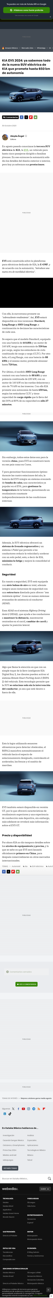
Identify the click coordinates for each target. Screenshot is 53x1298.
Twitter (26, 117)
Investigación (8, 1135)
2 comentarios (12, 117)
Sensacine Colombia (35, 1279)
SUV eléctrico (37, 866)
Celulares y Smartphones (14, 1145)
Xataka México (9, 1272)
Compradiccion (9, 1259)
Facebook (21, 117)
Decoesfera (7, 1255)
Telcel (29, 1160)
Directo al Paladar (10, 1235)
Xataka (5, 1202)
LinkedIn (5, 1113)
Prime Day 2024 (9, 1150)
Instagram (28, 1108)
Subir (43, 1189)
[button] (18, 135)
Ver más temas (10, 1168)
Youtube (23, 1108)
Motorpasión (32, 1235)
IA (50, 48)
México (30, 1155)
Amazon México (11, 48)
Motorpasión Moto (34, 1239)
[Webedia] (10, 1190)
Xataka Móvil (8, 1206)
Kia (26, 866)
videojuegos (8, 1160)
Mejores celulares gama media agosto (36, 1098)
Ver (27, 984)
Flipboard (31, 117)
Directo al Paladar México (13, 1283)
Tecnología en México (36, 1150)
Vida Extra (31, 1206)
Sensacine (31, 1219)
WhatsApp (41, 48)
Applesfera (7, 1209)
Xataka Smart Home (11, 1213)
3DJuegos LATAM (34, 1272)
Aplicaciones (32, 1145)
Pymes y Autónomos (35, 1255)
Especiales (32, 1140)
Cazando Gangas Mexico (13, 1140)
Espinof (30, 1222)
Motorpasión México (35, 1283)
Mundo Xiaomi (8, 1217)
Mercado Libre (27, 48)
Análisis (30, 1135)
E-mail (35, 117)
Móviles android (9, 1155)
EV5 (26, 149)
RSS (39, 1108)
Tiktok (10, 1113)
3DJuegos (31, 1202)
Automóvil (16, 866)
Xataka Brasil (8, 1276)
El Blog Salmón (33, 1252)
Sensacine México (34, 1276)
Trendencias (8, 1252)
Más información (40, 1295)
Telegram (34, 1108)
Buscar (49, 1178)
